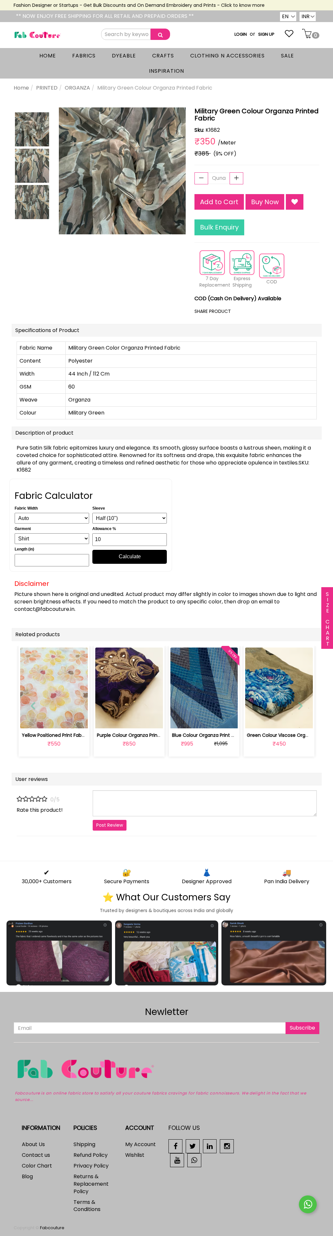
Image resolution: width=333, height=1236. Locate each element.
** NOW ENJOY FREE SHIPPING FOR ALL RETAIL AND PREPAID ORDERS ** (105, 16)
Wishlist (134, 1155)
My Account (140, 1144)
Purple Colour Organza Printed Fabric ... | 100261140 (153, 735)
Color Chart (37, 1165)
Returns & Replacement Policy (91, 1184)
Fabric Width (26, 508)
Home (21, 88)
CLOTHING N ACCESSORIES (227, 55)
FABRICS (84, 55)
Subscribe (302, 1028)
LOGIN (240, 34)
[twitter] (193, 1146)
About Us (33, 1144)
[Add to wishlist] (54, 720)
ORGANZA (77, 88)
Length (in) (24, 549)
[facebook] (175, 1146)
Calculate (130, 556)
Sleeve (98, 508)
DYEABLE (124, 55)
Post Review (109, 825)
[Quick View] (69, 720)
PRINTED (47, 88)
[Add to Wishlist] (294, 202)
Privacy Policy (91, 1165)
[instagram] (227, 1146)
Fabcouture (52, 1228)
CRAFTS (163, 55)
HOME (47, 55)
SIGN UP (266, 34)
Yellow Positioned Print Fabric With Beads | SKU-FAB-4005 (86, 735)
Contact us (36, 1155)
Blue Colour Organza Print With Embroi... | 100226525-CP (234, 735)
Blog (27, 1176)
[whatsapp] (194, 1160)
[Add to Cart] (114, 720)
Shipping (84, 1144)
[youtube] (177, 1160)
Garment (23, 528)
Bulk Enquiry (219, 227)
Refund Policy (90, 1155)
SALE (287, 55)
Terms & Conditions (86, 1205)
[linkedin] (210, 1146)
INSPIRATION (166, 71)
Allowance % (104, 528)
